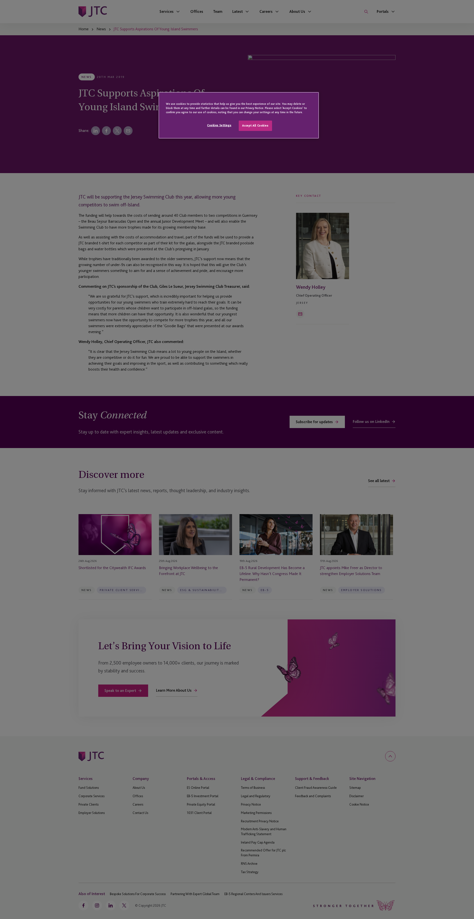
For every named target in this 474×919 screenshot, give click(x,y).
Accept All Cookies (255, 125)
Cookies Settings (219, 125)
